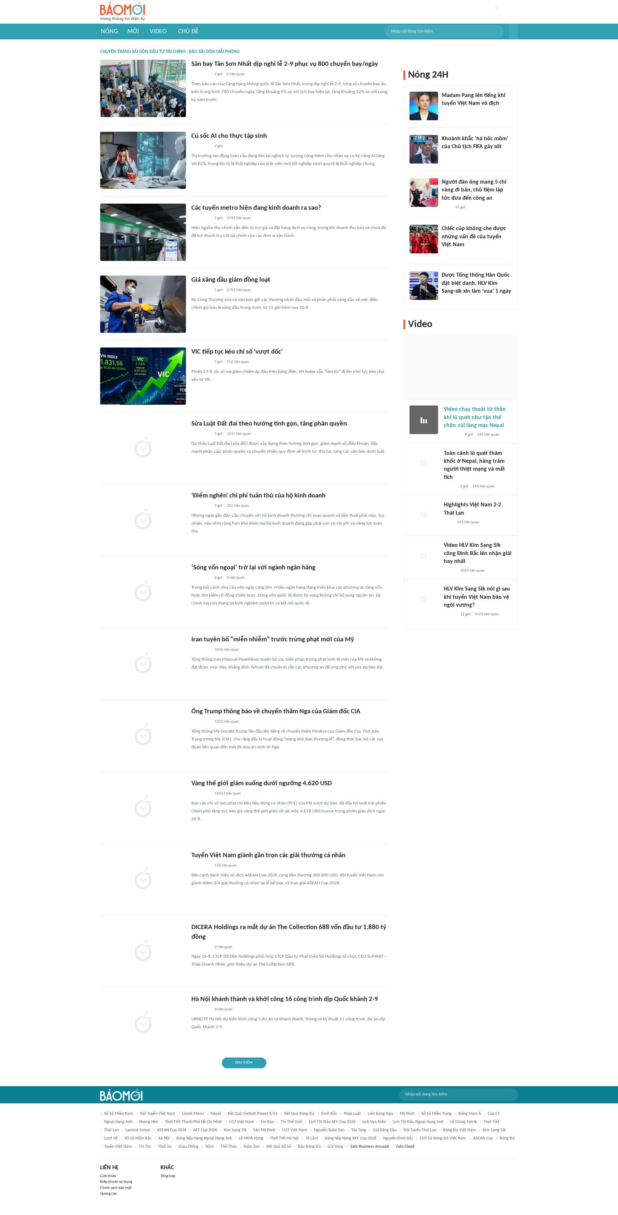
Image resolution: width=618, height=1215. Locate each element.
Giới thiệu (108, 1176)
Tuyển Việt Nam (118, 1146)
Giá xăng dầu (385, 1130)
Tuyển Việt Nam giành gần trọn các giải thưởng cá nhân (268, 855)
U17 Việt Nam (241, 1122)
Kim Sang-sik (494, 1130)
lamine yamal (138, 1130)
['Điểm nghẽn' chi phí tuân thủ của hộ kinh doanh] (143, 520)
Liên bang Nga (380, 1114)
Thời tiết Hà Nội (284, 1138)
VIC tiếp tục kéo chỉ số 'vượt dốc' (237, 352)
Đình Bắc (329, 1114)
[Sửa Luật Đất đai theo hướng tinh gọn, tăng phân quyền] (143, 448)
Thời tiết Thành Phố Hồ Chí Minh (193, 1122)
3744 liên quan (239, 218)
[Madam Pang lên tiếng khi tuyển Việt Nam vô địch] (423, 106)
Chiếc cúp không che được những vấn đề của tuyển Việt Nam (474, 237)
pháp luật (352, 1114)
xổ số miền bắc (138, 1138)
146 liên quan (488, 435)
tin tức (145, 1146)
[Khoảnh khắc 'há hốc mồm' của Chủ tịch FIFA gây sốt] (423, 149)
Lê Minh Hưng (251, 1138)
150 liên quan (226, 865)
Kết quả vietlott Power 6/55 (253, 1114)
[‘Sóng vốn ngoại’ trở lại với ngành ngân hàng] (143, 592)
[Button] (513, 31)
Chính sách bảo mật (116, 1188)
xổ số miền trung (436, 1114)
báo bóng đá (309, 1146)
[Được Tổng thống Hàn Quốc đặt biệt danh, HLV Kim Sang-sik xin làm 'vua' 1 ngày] (423, 285)
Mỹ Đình (407, 1114)
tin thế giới (291, 1122)
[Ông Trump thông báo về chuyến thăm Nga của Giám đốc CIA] (143, 735)
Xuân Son (252, 1146)
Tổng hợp (168, 1176)
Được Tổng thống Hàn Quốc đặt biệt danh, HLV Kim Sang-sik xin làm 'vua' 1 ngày (476, 283)
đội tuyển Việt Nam (157, 1114)
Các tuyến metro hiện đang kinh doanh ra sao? (256, 208)
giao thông (188, 1146)
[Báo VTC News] (450, 300)
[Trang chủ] (122, 12)
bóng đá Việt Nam (459, 1130)
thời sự (165, 1146)
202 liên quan (238, 506)
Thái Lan (111, 1130)
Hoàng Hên (148, 1122)
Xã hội (164, 1138)
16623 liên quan (228, 794)
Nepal (216, 1114)
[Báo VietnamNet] (450, 487)
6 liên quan (236, 74)
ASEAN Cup (483, 1138)
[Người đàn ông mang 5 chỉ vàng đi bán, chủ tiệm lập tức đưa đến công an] (423, 192)
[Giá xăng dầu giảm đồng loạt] (143, 304)
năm (209, 1146)
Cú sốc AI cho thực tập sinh (229, 136)
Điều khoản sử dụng (116, 1182)
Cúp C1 (494, 1114)
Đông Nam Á (469, 1114)
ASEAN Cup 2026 (171, 1130)
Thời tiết (491, 1122)
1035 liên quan (239, 434)
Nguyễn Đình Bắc (398, 1138)
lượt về (111, 1138)
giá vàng (335, 1146)
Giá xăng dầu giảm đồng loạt (230, 280)
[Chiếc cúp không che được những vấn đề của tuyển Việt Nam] (423, 239)
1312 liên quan (227, 722)
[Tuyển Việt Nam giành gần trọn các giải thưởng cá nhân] (143, 879)
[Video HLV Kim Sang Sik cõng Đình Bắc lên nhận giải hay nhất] (423, 555)
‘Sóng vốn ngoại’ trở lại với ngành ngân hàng (253, 567)
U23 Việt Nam (294, 1130)
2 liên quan (223, 947)
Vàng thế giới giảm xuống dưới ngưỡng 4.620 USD (261, 783)
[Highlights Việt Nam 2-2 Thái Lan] (423, 515)
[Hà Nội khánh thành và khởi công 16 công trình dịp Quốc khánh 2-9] (143, 1023)
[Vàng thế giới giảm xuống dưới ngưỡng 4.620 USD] (143, 807)
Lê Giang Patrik (463, 1122)
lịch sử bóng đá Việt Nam (443, 1138)
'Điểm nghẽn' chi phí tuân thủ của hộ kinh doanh (258, 495)
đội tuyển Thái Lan (419, 1130)
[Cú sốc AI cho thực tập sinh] (143, 160)
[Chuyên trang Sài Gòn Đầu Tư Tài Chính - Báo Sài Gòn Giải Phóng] (200, 75)
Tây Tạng (358, 1130)
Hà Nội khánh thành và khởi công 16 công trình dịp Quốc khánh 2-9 (284, 999)
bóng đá (507, 1138)
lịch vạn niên (374, 1122)
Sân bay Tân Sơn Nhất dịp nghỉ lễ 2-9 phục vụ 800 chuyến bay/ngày (284, 64)
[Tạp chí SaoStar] (449, 113)
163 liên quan (468, 522)
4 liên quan (236, 578)
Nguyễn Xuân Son (329, 1130)
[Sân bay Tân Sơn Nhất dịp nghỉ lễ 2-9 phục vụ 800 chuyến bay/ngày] (143, 88)
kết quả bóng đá (299, 1114)
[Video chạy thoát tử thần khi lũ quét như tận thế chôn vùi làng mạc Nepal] (423, 419)
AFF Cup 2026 (205, 1130)
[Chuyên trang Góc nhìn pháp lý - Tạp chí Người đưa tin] (446, 207)
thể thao (229, 1146)
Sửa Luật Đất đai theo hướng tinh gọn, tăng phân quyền (269, 424)
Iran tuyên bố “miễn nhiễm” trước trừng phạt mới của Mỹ (272, 639)
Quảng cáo (108, 1194)
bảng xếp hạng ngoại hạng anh (204, 1138)
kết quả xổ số (278, 1146)
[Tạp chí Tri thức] (446, 156)
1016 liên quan (227, 650)
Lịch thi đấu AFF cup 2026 (332, 1122)
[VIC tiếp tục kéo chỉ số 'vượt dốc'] (143, 376)
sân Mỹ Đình (264, 1130)
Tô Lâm (311, 1138)
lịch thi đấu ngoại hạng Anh (418, 1122)
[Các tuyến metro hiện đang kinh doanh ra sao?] (143, 232)
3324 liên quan (472, 571)
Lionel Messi (193, 1114)
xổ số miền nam (118, 1114)
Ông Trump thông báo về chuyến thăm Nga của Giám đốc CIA (275, 711)
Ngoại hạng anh (118, 1122)
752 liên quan (238, 362)
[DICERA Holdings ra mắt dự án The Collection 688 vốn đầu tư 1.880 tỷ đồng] (143, 951)
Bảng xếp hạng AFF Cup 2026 (350, 1138)
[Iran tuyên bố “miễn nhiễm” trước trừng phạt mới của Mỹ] (143, 663)
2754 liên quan (239, 290)
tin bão (267, 1122)
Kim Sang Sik (235, 1130)
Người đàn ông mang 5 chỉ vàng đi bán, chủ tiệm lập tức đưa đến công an (474, 190)
